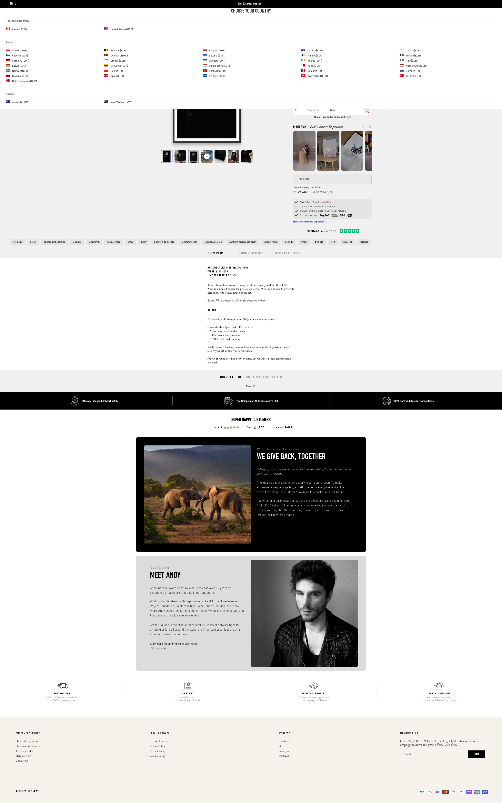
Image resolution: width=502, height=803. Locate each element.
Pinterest (284, 756)
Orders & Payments (27, 741)
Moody (289, 242)
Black (33, 242)
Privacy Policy (158, 751)
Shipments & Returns (28, 746)
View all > (251, 386)
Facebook (284, 741)
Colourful (94, 242)
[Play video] (207, 156)
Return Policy (157, 746)
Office (303, 242)
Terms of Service (159, 741)
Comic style (113, 242)
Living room (270, 242)
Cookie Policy (158, 756)
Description (216, 253)
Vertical (363, 242)
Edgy (144, 242)
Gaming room (189, 242)
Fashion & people (164, 242)
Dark (130, 242)
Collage (77, 242)
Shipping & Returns (286, 253)
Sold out (347, 242)
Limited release (213, 242)
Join (476, 754)
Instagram (284, 751)
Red (332, 242)
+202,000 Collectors (314, 192)
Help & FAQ (23, 756)
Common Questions (251, 253)
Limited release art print (242, 242)
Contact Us (22, 761)
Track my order (24, 751)
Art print (17, 242)
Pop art (319, 242)
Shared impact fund (54, 242)
